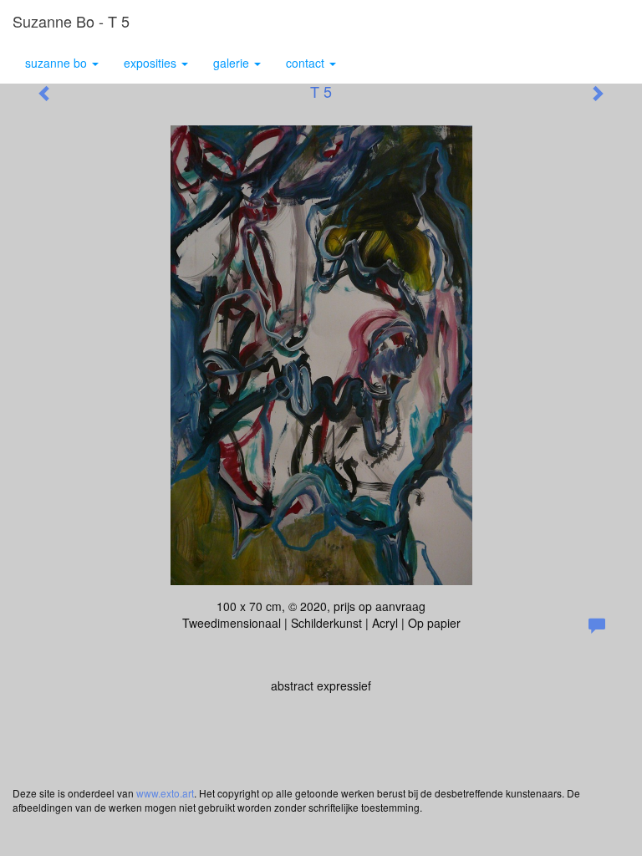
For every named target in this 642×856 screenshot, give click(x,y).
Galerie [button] (232, 62)
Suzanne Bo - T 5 (71, 21)
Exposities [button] (152, 62)
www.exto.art (165, 793)
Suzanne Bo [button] (57, 62)
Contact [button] (307, 62)
